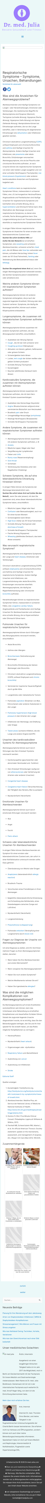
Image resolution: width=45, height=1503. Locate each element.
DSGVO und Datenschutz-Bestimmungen (22, 1470)
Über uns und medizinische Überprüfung (22, 1467)
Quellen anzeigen (9, 1082)
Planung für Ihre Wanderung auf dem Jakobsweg (22, 1313)
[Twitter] (9, 89)
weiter (22, 1292)
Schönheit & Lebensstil (12, 84)
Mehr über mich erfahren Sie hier (16, 1400)
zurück (23, 1286)
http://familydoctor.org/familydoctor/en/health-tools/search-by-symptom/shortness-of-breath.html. (25, 1094)
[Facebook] (5, 89)
